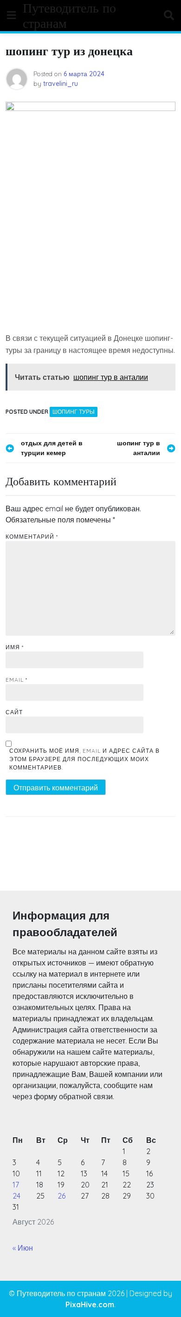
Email (16, 679)
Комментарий (32, 536)
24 (16, 1195)
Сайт (14, 712)
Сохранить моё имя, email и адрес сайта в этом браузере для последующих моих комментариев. (84, 759)
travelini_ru (60, 83)
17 (16, 1184)
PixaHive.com (89, 1304)
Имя (15, 647)
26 (61, 1195)
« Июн (23, 1247)
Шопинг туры (73, 411)
